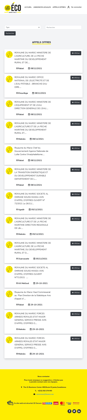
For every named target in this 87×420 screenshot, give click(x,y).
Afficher (77, 53)
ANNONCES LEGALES (42, 7)
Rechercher (10, 33)
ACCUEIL (28, 7)
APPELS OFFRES (59, 7)
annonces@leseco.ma (45, 394)
